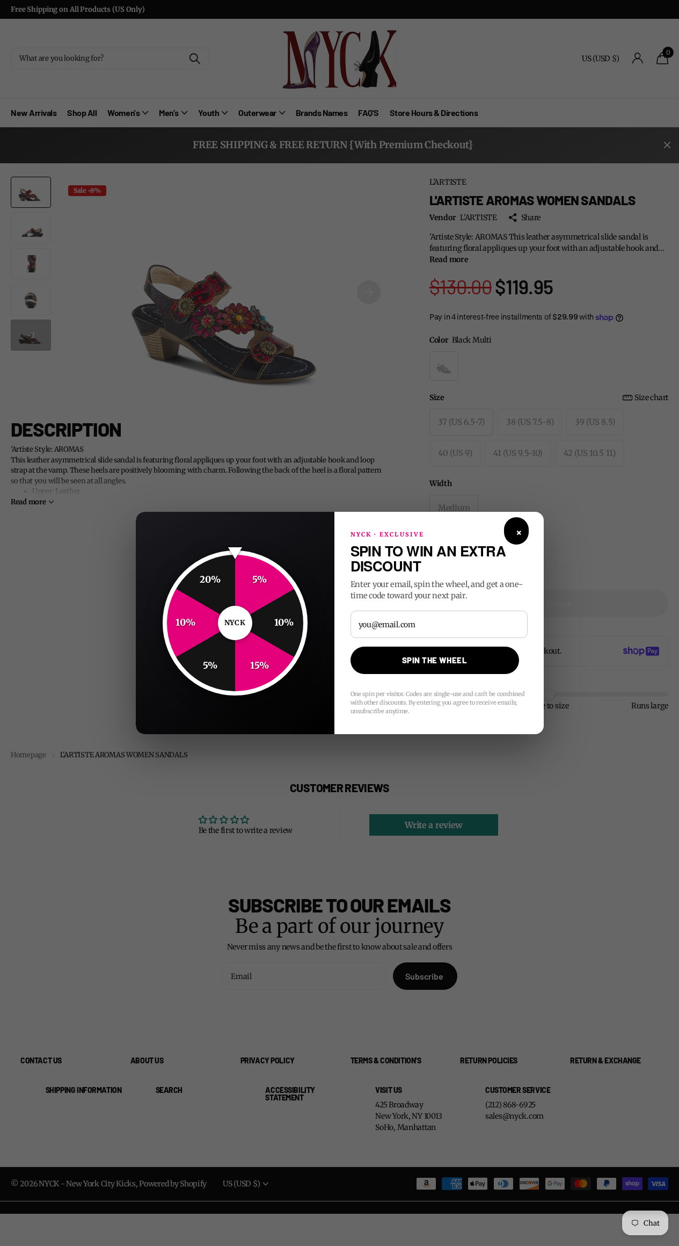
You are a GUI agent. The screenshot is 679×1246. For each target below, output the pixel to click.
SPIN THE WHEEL (434, 660)
